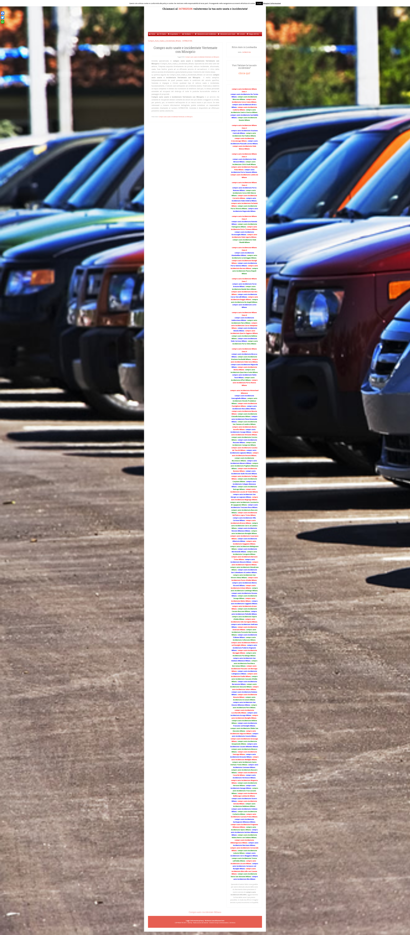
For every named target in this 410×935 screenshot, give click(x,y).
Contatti (242, 34)
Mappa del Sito (254, 34)
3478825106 (185, 8)
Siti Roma (232, 922)
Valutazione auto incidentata (206, 34)
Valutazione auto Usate (227, 34)
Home (153, 34)
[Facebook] (2, 13)
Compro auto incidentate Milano (205, 912)
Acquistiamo (174, 34)
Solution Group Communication (218, 922)
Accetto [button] (259, 3)
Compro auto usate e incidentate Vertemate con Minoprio (185, 50)
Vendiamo (187, 34)
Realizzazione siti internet (200, 922)
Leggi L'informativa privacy (195, 920)
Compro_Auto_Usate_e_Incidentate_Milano (208, 20)
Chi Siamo (162, 34)
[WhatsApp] (2, 22)
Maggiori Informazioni (272, 3)
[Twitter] (2, 17)
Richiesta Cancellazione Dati (214, 920)
